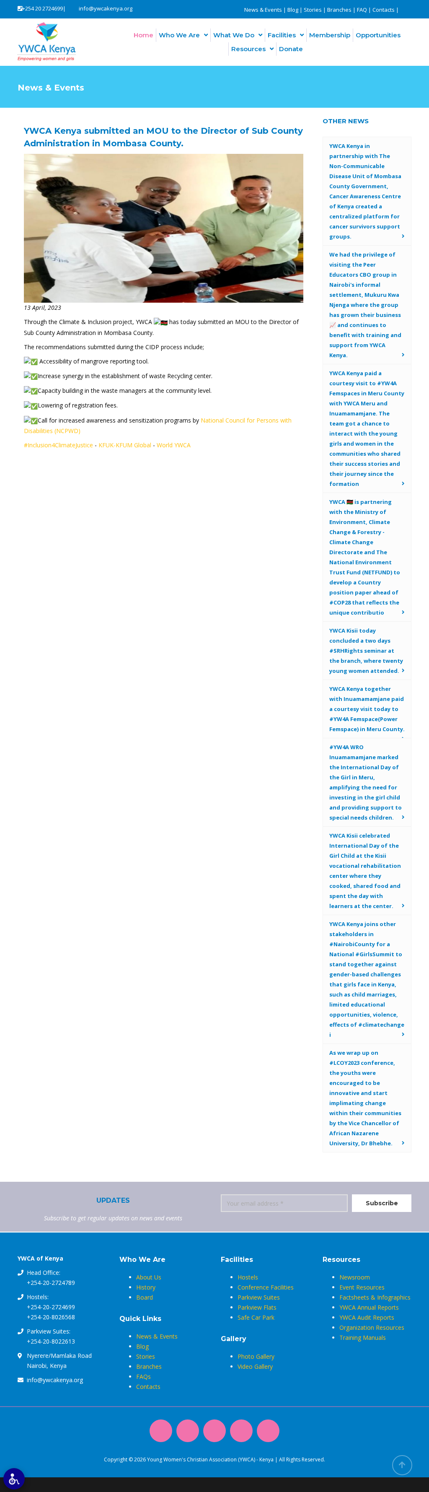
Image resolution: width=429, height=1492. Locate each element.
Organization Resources (371, 1327)
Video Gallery (255, 1366)
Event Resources (362, 1287)
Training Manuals (362, 1338)
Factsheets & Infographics (375, 1297)
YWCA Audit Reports (366, 1317)
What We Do (233, 35)
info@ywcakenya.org (105, 8)
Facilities (282, 35)
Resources (248, 49)
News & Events (263, 9)
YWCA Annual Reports (369, 1307)
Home (143, 35)
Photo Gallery (256, 1356)
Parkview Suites (259, 1297)
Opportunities (378, 35)
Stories (313, 9)
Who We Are (179, 35)
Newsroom (354, 1277)
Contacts (383, 9)
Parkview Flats (257, 1307)
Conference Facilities (266, 1287)
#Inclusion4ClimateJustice (58, 445)
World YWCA (174, 445)
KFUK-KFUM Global (124, 445)
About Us (148, 1277)
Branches (339, 9)
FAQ (362, 9)
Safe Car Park (256, 1317)
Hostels (248, 1277)
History (145, 1287)
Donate (291, 49)
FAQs (143, 1376)
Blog (292, 9)
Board (144, 1297)
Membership (329, 35)
